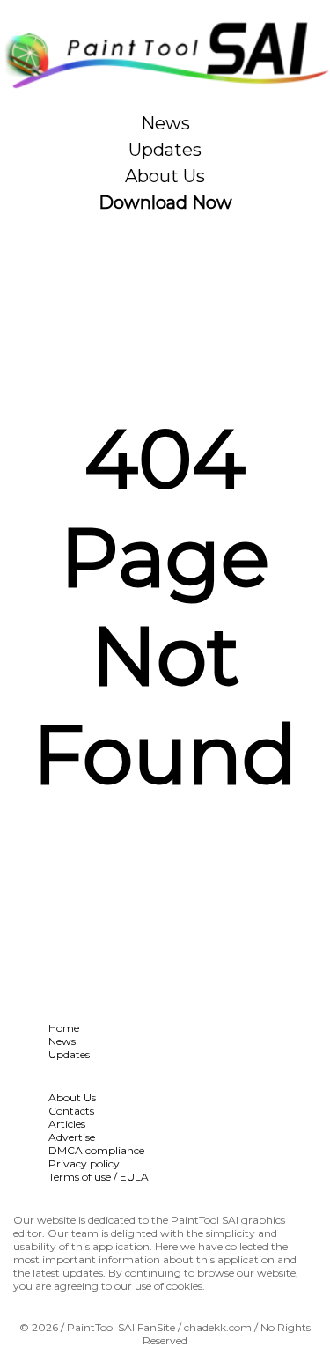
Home (63, 1027)
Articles (66, 1123)
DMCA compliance (96, 1150)
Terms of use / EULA (98, 1176)
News (165, 123)
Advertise (71, 1137)
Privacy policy (84, 1163)
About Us (165, 176)
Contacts (71, 1110)
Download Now (165, 202)
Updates (165, 149)
